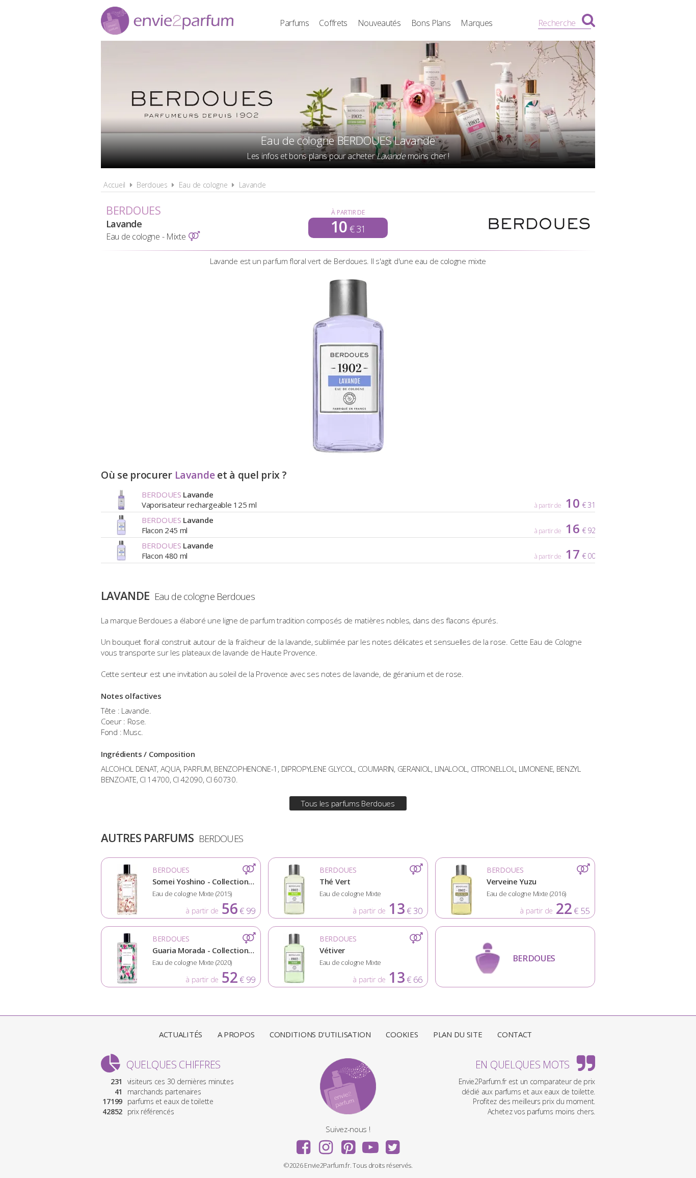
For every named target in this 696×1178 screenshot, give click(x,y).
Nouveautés (379, 23)
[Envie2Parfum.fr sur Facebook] (304, 1144)
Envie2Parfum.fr (167, 22)
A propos (236, 1034)
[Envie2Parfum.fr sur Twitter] (392, 1144)
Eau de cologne (203, 185)
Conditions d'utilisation (320, 1034)
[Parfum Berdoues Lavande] (348, 452)
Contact (514, 1034)
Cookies (402, 1034)
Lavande (252, 185)
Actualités (180, 1034)
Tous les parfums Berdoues (348, 803)
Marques (477, 23)
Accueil (114, 185)
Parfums (294, 23)
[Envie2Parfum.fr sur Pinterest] (348, 1144)
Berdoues (152, 185)
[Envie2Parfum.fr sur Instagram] (325, 1144)
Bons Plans (431, 23)
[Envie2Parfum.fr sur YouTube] (370, 1144)
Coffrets (333, 23)
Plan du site (457, 1034)
